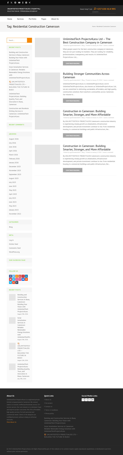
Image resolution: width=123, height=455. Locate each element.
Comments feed (15, 248)
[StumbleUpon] (13, 282)
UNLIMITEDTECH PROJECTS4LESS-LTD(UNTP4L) (23, 9)
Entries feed (13, 244)
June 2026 (12, 147)
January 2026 (14, 162)
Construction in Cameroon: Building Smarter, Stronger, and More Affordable (87, 112)
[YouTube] (10, 279)
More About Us (11, 422)
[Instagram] (16, 276)
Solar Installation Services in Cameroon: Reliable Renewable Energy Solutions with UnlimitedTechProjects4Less (19, 72)
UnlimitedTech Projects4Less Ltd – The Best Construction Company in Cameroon (87, 40)
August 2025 (14, 178)
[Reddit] (26, 279)
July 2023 (12, 198)
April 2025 (13, 194)
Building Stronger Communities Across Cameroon (86, 75)
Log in (11, 240)
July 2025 (12, 182)
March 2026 (13, 155)
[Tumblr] (16, 282)
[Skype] (10, 282)
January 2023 (14, 210)
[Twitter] (13, 276)
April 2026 (13, 151)
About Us (55, 19)
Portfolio (32, 19)
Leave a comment (109, 45)
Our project (49, 403)
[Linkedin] (26, 276)
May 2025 (12, 190)
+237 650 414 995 (106, 9)
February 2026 (14, 158)
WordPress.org (14, 252)
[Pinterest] (23, 276)
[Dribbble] (16, 279)
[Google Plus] (20, 276)
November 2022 (15, 214)
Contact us (48, 406)
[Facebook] (10, 276)
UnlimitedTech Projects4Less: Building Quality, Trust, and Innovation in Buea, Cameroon (17, 99)
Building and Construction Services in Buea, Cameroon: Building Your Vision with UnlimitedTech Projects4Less (19, 57)
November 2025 (15, 170)
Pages (43, 19)
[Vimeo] (13, 279)
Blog (83, 45)
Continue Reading (72, 63)
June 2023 (12, 202)
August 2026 (14, 139)
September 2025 (15, 174)
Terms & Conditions (51, 410)
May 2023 (12, 206)
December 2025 (15, 166)
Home (9, 19)
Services (20, 19)
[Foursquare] (20, 279)
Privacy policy (49, 413)
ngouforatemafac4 (75, 45)
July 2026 (12, 143)
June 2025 (12, 186)
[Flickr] (23, 279)
